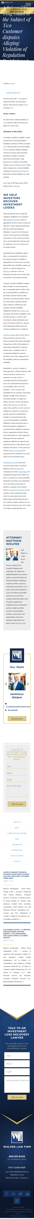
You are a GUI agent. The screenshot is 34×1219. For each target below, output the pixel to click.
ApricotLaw (22, 1216)
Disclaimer (22, 1211)
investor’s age (24, 311)
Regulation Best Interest (20, 171)
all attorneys (17, 718)
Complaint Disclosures (17, 833)
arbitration (16, 469)
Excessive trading (9, 335)
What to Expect (17, 856)
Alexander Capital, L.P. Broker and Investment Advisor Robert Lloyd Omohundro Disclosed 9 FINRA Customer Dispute (16, 933)
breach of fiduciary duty (17, 165)
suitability (15, 368)
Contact (17, 861)
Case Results (17, 844)
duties (5, 241)
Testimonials (17, 850)
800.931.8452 (17, 12)
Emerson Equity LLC (13, 92)
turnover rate (15, 405)
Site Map (15, 1211)
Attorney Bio (20, 623)
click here (16, 186)
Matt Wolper (23, 472)
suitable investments (14, 220)
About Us (17, 822)
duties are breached (15, 450)
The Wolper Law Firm (10, 462)
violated (6, 420)
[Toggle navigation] (28, 4)
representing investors (16, 490)
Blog (17, 828)
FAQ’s (17, 839)
